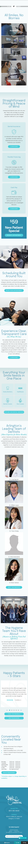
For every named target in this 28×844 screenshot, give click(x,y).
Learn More (14, 357)
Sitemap (10, 831)
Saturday (4, 769)
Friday (3, 767)
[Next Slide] (21, 710)
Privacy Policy (16, 831)
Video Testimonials (14, 714)
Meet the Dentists (14, 587)
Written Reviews (14, 718)
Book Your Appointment (14, 290)
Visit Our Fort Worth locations (14, 836)
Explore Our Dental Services (14, 412)
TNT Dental (20, 832)
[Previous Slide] (7, 710)
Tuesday (3, 763)
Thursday (4, 766)
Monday (3, 762)
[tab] (9, 710)
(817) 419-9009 (14, 811)
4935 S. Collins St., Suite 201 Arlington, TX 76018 (14, 817)
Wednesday (4, 764)
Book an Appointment (9, 772)
